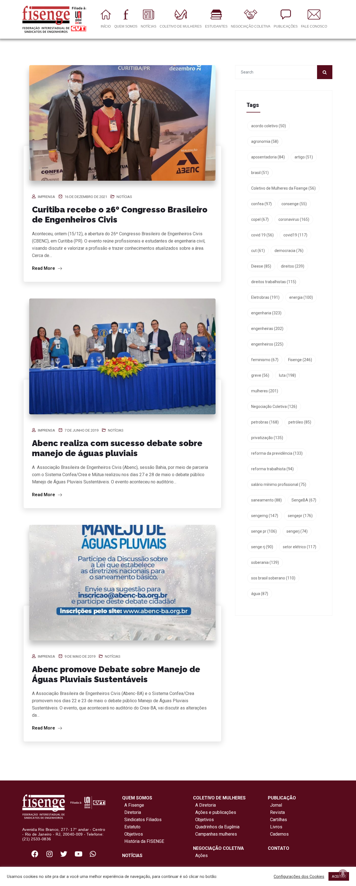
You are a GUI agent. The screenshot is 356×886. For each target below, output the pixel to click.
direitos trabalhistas (273, 282)
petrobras (265, 422)
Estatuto (131, 826)
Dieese (261, 266)
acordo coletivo (268, 126)
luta (287, 375)
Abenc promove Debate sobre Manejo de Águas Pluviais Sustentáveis (116, 674)
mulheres (264, 391)
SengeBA (303, 500)
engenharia (266, 313)
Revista (277, 812)
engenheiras (267, 328)
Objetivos (132, 834)
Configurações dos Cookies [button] (299, 876)
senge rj (262, 547)
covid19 (295, 235)
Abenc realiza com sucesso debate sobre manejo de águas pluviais (117, 448)
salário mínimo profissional (278, 484)
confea (261, 204)
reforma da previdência (277, 453)
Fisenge (300, 360)
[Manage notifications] (342, 873)
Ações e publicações (214, 812)
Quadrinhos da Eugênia (216, 826)
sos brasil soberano (273, 578)
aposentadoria (268, 157)
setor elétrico (299, 547)
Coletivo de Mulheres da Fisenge (283, 188)
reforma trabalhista (272, 469)
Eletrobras (265, 297)
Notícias (124, 197)
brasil (260, 172)
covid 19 (262, 235)
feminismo (264, 360)
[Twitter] (64, 854)
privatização (267, 437)
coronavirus (293, 219)
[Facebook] (35, 854)
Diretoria (131, 812)
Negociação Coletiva (274, 406)
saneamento (266, 500)
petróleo (299, 422)
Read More (44, 268)
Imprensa (46, 197)
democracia (289, 250)
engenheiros (267, 344)
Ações (200, 855)
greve (260, 375)
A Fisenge (133, 805)
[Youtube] (78, 854)
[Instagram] (49, 854)
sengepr (300, 515)
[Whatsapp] (93, 854)
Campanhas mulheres (215, 834)
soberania (265, 562)
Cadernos (279, 834)
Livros (276, 826)
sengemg (264, 515)
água (259, 593)
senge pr (264, 531)
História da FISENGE (143, 841)
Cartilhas (278, 819)
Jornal (276, 805)
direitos (292, 266)
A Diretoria (204, 805)
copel (260, 219)
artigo (304, 157)
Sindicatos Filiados (142, 819)
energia (301, 297)
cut (258, 250)
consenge (294, 204)
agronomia (264, 141)
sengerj (297, 531)
